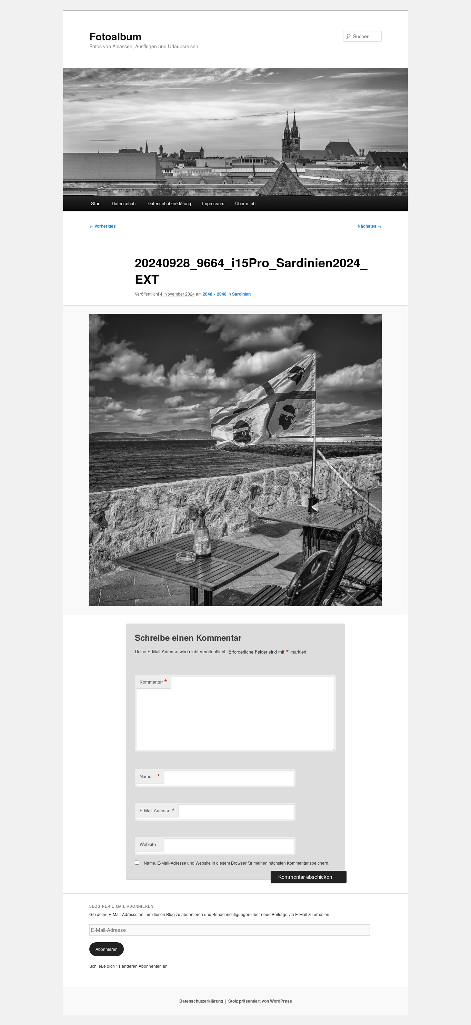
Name (150, 776)
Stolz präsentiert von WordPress (260, 1001)
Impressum (213, 203)
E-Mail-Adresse (157, 810)
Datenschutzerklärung (169, 203)
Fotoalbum (115, 36)
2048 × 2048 (215, 294)
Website (148, 844)
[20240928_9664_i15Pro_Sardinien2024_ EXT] (235, 460)
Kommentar (153, 681)
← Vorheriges (102, 226)
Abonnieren (107, 949)
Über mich (245, 203)
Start (96, 203)
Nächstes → (370, 226)
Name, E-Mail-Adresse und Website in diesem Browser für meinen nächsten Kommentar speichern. (236, 863)
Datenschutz (124, 203)
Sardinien (241, 294)
